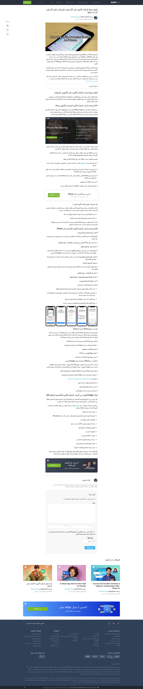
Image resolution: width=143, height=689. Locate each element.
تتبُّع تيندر (96, 634)
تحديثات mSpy (70, 2)
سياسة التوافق (37, 646)
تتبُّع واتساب (117, 636)
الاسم (90, 525)
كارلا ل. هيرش (86, 480)
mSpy (78, 405)
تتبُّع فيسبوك (95, 636)
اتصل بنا (57, 643)
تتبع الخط (75, 640)
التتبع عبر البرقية (115, 641)
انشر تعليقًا (90, 547)
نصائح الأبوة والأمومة (82, 2)
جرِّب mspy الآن (37, 609)
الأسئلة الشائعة (55, 636)
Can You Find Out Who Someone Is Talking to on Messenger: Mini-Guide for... (106, 586)
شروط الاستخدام (36, 634)
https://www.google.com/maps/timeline (79, 379)
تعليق (93, 503)
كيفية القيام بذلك (95, 2)
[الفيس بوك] (7, 30)
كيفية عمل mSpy (54, 638)
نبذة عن (57, 634)
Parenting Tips (75, 16)
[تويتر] (7, 25)
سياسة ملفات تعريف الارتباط (49, 687)
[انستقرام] (109, 623)
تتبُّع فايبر (96, 643)
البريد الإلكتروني (65, 525)
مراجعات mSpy (54, 646)
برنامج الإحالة (55, 641)
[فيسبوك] (118, 623)
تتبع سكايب (96, 645)
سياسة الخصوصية (36, 638)
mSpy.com (84, 163)
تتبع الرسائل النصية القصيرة (112, 634)
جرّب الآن (27, 2)
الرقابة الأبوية (74, 634)
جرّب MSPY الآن (53, 195)
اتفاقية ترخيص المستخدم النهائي (32, 636)
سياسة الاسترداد (36, 641)
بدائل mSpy (59, 2)
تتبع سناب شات (115, 638)
